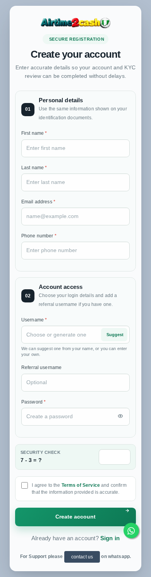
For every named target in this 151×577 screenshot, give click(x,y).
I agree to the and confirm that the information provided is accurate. (79, 489)
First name (34, 133)
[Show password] (120, 417)
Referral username (41, 367)
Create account (75, 517)
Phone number (39, 236)
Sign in (110, 538)
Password (33, 402)
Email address (38, 201)
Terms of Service (81, 485)
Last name (34, 167)
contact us (82, 557)
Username (34, 320)
